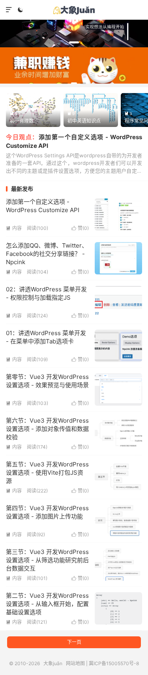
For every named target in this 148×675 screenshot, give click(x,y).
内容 (14, 228)
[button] (61, 42)
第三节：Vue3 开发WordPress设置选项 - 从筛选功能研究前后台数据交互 (47, 560)
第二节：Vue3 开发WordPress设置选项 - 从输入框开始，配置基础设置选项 (47, 604)
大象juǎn (74, 10)
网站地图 (75, 663)
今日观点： (22, 137)
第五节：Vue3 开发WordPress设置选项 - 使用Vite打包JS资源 (47, 473)
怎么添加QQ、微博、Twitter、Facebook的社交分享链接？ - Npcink (47, 254)
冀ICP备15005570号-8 (114, 663)
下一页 (74, 642)
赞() (80, 228)
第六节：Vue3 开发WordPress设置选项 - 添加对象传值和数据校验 (47, 429)
